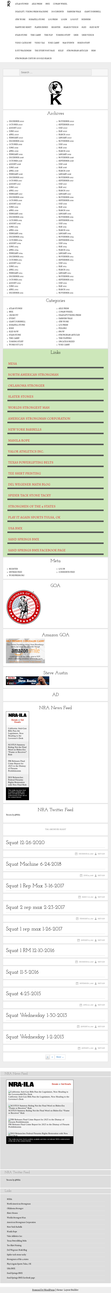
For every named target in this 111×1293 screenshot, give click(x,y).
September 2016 (66, 200)
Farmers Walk (74, 11)
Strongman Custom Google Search (33, 58)
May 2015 (62, 226)
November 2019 (66, 141)
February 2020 (16, 137)
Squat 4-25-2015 (23, 993)
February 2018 (16, 174)
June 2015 (13, 226)
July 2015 (63, 223)
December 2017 (16, 177)
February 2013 (15, 273)
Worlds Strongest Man (29, 407)
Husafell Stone (37, 19)
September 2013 (66, 260)
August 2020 (15, 128)
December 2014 (16, 236)
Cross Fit (13, 315)
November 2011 (66, 292)
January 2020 (65, 137)
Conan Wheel (60, 3)
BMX (48, 3)
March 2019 (64, 151)
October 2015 (15, 220)
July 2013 (63, 263)
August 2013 (15, 263)
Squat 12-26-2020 (25, 842)
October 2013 (15, 260)
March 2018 (64, 170)
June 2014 (13, 246)
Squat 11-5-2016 (22, 972)
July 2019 (63, 144)
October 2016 (15, 200)
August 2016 (15, 203)
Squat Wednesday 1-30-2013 (36, 1015)
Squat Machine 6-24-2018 (33, 864)
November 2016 (66, 197)
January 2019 (65, 154)
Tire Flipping (65, 338)
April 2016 (13, 210)
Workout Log (16, 344)
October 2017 (15, 180)
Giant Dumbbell (92, 11)
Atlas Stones (21, 3)
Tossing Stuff (63, 35)
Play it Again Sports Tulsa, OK (34, 517)
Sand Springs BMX (23, 539)
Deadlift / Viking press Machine (31, 11)
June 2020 (14, 131)
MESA (12, 363)
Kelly (60, 50)
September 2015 (66, 220)
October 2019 (15, 144)
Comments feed (67, 572)
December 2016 (16, 197)
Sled (84, 27)
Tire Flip (48, 35)
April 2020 (14, 134)
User (76, 35)
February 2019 (16, 154)
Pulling (63, 328)
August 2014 (15, 243)
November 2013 (66, 256)
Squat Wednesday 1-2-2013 (35, 1037)
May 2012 (63, 286)
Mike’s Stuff (83, 42)
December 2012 (16, 276)
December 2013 (16, 256)
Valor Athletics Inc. (26, 451)
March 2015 (64, 230)
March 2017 (64, 190)
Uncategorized (67, 341)
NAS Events (68, 42)
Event (12, 318)
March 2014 (64, 250)
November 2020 (66, 121)
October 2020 (16, 124)
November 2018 (66, 157)
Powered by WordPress (43, 1290)
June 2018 (13, 167)
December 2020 (16, 121)
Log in (62, 568)
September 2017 (66, 180)
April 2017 (13, 190)
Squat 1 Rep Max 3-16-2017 (35, 886)
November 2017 (66, 177)
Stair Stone (21, 35)
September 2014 (66, 240)
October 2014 (15, 240)
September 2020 (66, 124)
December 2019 (16, 141)
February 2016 (15, 213)
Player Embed (41, 27)
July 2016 (63, 203)
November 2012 (66, 276)
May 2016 (62, 207)
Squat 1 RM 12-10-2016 (30, 950)
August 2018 (15, 164)
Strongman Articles (77, 50)
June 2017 (13, 187)
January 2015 (65, 233)
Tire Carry (35, 35)
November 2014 (66, 236)
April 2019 (13, 151)
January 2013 (65, 273)
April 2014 (13, 250)
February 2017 (15, 194)
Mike (11, 328)
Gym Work (20, 19)
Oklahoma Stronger (26, 385)
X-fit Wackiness (23, 50)
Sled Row (94, 27)
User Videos (88, 35)
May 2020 (63, 131)
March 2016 (64, 210)
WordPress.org (16, 575)
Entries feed (15, 572)
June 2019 (13, 147)
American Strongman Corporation (39, 418)
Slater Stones (20, 396)
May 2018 (63, 167)
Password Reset (23, 27)
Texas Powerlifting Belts (30, 462)
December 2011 (16, 292)
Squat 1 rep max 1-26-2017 (34, 929)
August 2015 (15, 223)
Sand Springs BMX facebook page (37, 550)
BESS (93, 50)
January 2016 (65, 213)
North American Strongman (33, 374)
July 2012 (63, 283)
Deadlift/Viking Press (70, 315)
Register (55, 27)
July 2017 (63, 184)
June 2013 (13, 266)
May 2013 (62, 266)
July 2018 (63, 164)
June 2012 (13, 286)
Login (64, 19)
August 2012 (15, 283)
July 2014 (63, 243)
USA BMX (15, 528)
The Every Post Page (45, 50)
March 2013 (64, 269)
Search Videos (71, 27)
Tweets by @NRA (13, 814)
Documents (57, 11)
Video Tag (40, 42)
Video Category (23, 42)
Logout (74, 19)
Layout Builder (71, 1290)
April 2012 (13, 289)
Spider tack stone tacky (29, 495)
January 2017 (65, 194)
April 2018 (13, 170)
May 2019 (63, 147)
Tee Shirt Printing (24, 473)
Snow (61, 331)
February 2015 (15, 233)
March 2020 (64, 134)
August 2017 (15, 184)
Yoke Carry (53, 42)
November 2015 (66, 217)
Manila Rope (19, 440)
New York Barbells (24, 429)
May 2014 (63, 246)
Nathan (101, 854)
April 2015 (13, 230)
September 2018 (66, 160)
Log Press (53, 19)
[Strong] (7, 3)
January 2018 (65, 174)
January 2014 (65, 253)
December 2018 (16, 157)
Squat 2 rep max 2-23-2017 (35, 907)
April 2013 (13, 269)
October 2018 (15, 160)
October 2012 (15, 279)
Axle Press (37, 3)
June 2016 (13, 207)
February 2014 (16, 253)
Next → (60, 1057)
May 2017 (62, 187)
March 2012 (64, 289)
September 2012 (66, 279)
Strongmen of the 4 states (32, 506)
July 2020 (63, 128)
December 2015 (16, 217)
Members (86, 19)
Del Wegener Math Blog (29, 484)
